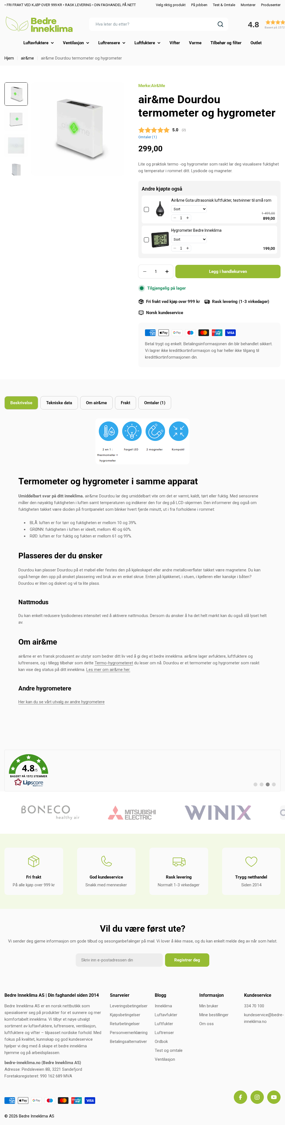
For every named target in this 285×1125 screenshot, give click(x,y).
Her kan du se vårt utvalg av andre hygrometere (61, 701)
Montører (248, 5)
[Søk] (220, 24)
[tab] (21, 402)
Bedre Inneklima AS (36, 1116)
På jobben (199, 5)
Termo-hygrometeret (114, 662)
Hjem (9, 58)
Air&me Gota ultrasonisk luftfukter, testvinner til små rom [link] (221, 200)
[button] (174, 218)
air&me (27, 58)
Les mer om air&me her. (108, 669)
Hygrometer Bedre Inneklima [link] (196, 230)
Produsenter (271, 5)
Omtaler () (147, 137)
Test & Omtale (224, 5)
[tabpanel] (142, 561)
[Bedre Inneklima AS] (41, 812)
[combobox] (158, 24)
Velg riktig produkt (171, 5)
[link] (160, 209)
